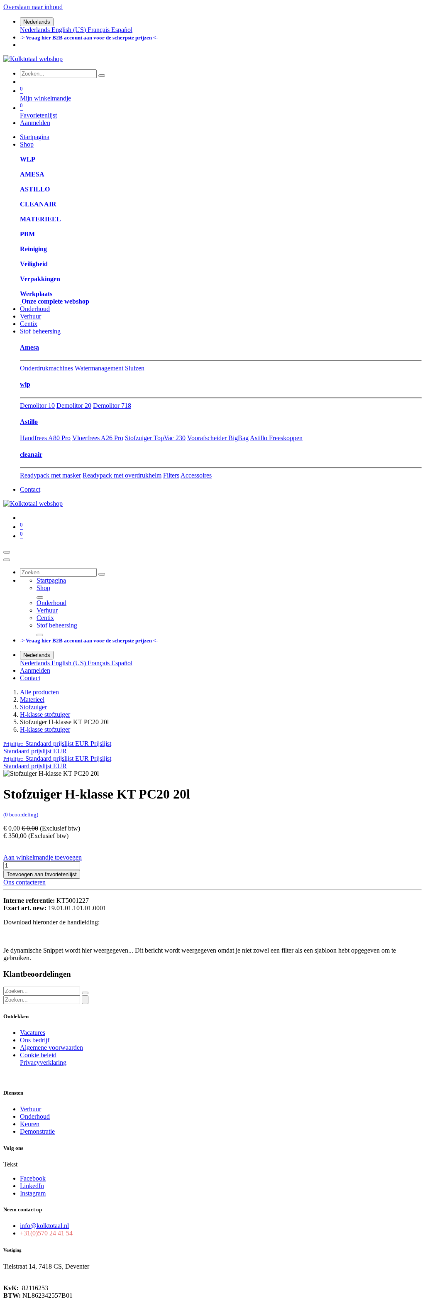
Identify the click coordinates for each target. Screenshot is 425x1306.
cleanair (31, 454)
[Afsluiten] (6, 560)
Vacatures (32, 1032)
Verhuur (30, 1108)
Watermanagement (99, 368)
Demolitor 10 (37, 405)
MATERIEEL (40, 219)
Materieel (32, 699)
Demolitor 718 (112, 405)
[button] (57, 743)
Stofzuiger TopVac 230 (155, 437)
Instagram (33, 1193)
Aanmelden (35, 122)
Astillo (29, 421)
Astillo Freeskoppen (276, 437)
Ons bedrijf (34, 1040)
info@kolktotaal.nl (44, 1225)
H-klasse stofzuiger (45, 714)
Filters (171, 475)
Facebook (33, 1178)
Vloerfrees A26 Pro (97, 437)
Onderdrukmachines (46, 368)
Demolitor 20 (73, 405)
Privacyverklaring (43, 1062)
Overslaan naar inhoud (33, 6)
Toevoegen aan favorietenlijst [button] (42, 874)
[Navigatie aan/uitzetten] (6, 552)
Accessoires (196, 475)
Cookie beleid (38, 1055)
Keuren (29, 1123)
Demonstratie (37, 1131)
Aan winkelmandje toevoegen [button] (42, 857)
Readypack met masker (50, 475)
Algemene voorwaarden (51, 1047)
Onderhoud (35, 1116)
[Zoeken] (101, 75)
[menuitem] (35, 29)
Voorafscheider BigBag (218, 437)
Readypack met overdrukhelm (122, 475)
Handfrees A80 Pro (45, 437)
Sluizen (134, 368)
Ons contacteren (24, 882)
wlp (25, 384)
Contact (30, 489)
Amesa (29, 347)
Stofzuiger (33, 707)
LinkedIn (32, 1185)
